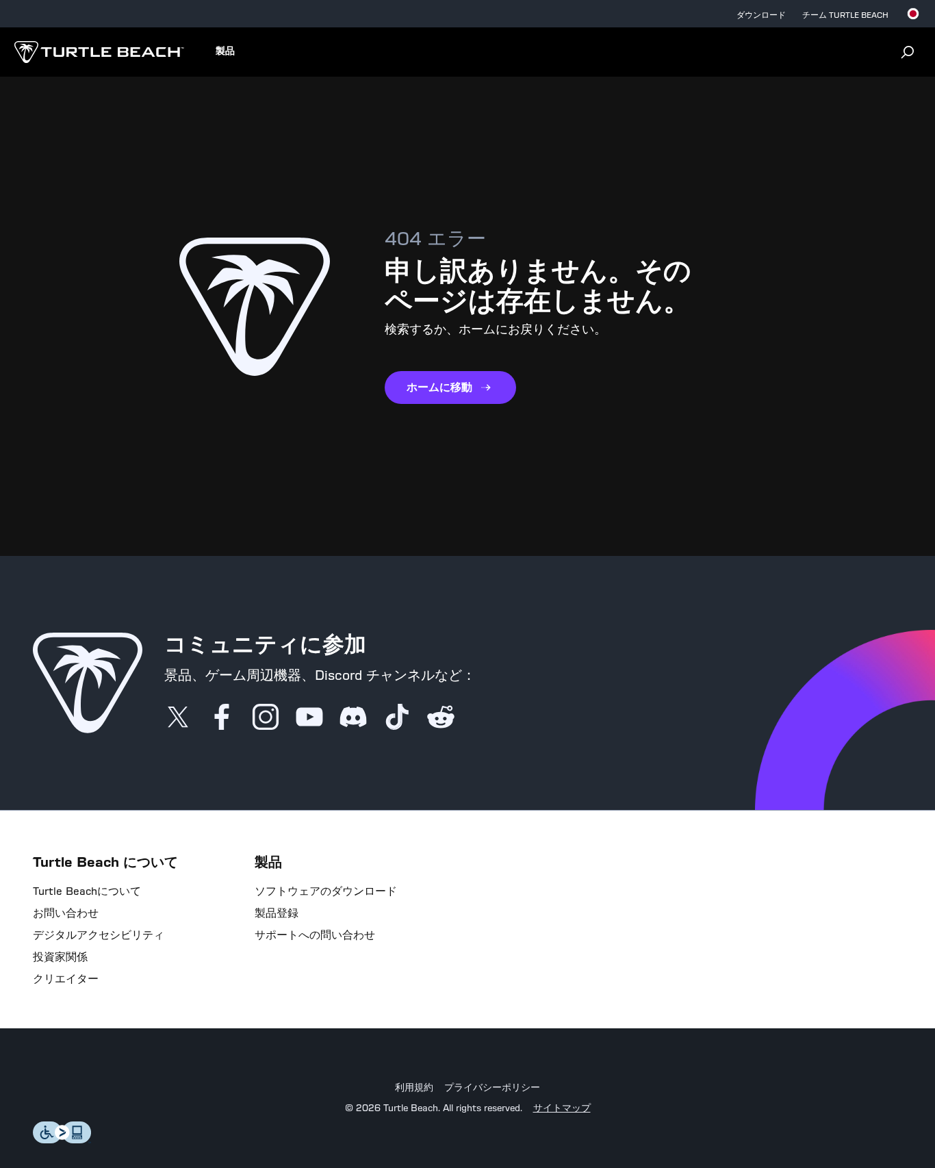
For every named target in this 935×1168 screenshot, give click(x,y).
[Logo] (99, 52)
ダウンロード (761, 15)
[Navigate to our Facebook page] (221, 718)
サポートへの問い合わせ (315, 935)
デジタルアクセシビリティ (98, 935)
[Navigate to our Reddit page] (440, 718)
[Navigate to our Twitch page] (397, 718)
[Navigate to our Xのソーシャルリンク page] (178, 718)
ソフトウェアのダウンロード (326, 891)
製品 (225, 51)
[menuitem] (225, 52)
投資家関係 (60, 957)
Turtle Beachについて (87, 891)
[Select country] (913, 13)
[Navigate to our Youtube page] (309, 718)
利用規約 (414, 1088)
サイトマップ (562, 1108)
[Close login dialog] (594, 926)
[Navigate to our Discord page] (353, 718)
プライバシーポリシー (492, 1088)
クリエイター (66, 979)
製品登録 (276, 913)
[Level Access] (62, 1139)
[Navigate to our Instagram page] (265, 718)
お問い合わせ (66, 913)
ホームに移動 (439, 387)
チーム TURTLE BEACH (845, 15)
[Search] (907, 52)
